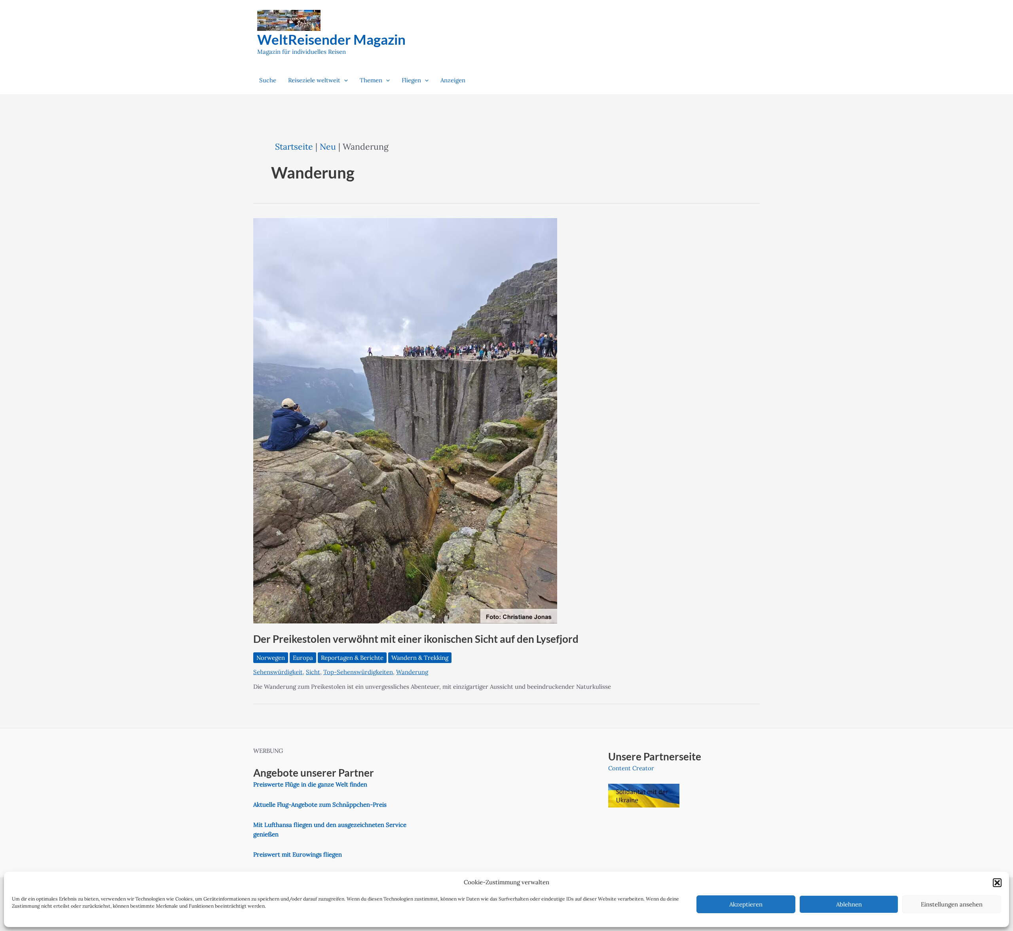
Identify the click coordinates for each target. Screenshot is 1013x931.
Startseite (294, 146)
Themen (371, 80)
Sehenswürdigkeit (278, 672)
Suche (267, 80)
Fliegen (411, 80)
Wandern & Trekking (419, 657)
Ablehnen (849, 904)
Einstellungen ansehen (952, 904)
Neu (328, 146)
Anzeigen (452, 80)
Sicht (313, 672)
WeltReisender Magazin (331, 39)
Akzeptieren (746, 904)
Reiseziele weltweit (314, 80)
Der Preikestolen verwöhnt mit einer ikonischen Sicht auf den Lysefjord (416, 639)
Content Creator (631, 768)
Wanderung (412, 672)
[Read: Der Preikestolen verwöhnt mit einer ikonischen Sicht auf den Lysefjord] (405, 420)
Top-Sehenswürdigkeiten (358, 672)
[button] (997, 883)
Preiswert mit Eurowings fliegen (297, 854)
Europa (303, 657)
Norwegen (270, 657)
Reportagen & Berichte (352, 657)
